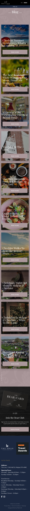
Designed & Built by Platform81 (15, 507)
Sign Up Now (15, 429)
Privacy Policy (7, 505)
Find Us (15, 6)
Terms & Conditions (16, 505)
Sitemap (24, 505)
